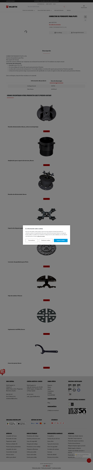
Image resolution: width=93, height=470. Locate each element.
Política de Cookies (41, 236)
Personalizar (31, 240)
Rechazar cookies (45, 240)
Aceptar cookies (61, 240)
